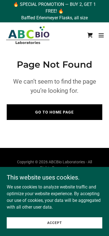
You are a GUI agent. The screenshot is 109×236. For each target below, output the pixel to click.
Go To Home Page (54, 112)
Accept (54, 223)
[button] (101, 35)
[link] (28, 35)
